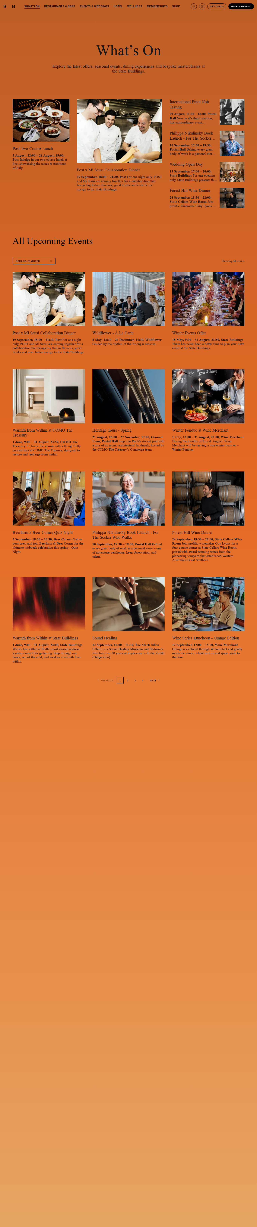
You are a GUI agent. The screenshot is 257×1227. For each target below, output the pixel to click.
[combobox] (34, 261)
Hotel (118, 6)
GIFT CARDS (217, 6)
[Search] (194, 6)
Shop (176, 6)
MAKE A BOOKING (241, 6)
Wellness (134, 6)
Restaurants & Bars (59, 6)
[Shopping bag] (202, 6)
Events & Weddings (94, 6)
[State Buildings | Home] (9, 6)
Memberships (157, 6)
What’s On (32, 6)
